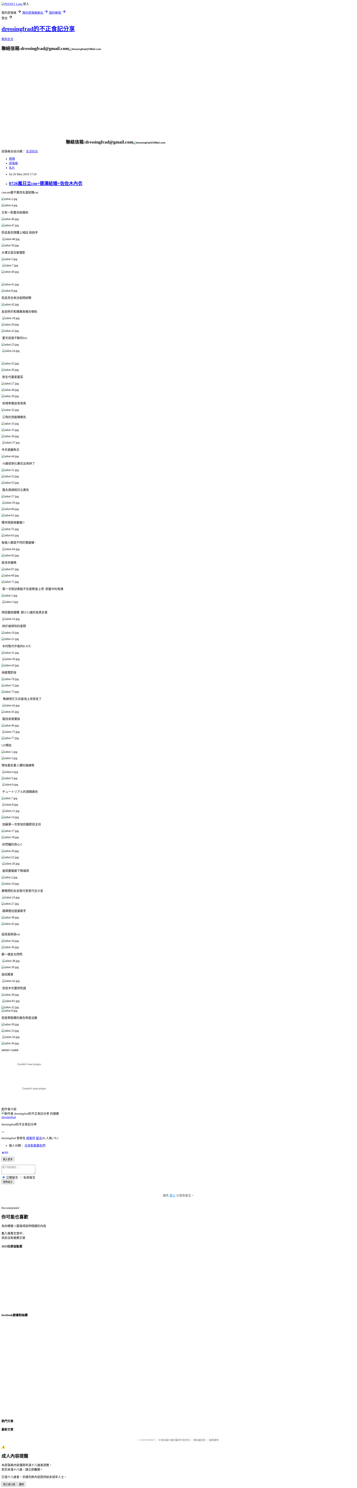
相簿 (12, 158)
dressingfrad (8, 1117)
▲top (4, 1152)
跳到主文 (7, 39)
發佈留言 (8, 1182)
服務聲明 (214, 1440)
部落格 (13, 163)
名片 (12, 167)
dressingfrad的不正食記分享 (38, 28)
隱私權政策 (199, 1440)
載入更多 (8, 1159)
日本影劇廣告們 (35, 1145)
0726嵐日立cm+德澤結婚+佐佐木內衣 (45, 183)
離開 (21, 1484)
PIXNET (151, 1440)
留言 (39, 1138)
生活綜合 (32, 151)
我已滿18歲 (9, 1484)
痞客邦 (30, 1138)
